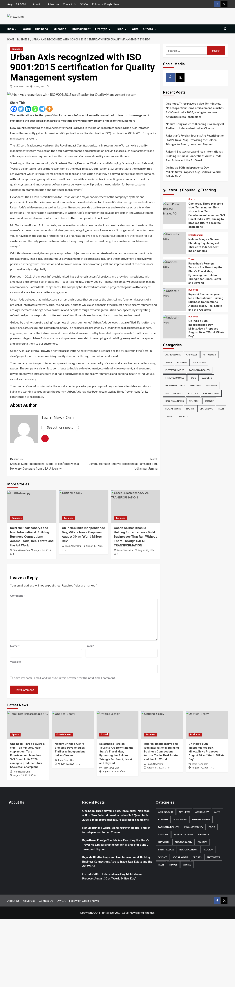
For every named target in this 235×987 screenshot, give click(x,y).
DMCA (84, 4)
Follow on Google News (105, 4)
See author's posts (60, 427)
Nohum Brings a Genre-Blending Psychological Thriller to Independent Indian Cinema (195, 126)
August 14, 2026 (42, 550)
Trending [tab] (208, 190)
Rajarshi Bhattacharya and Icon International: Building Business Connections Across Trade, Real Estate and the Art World (32, 536)
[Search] (225, 29)
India (10, 29)
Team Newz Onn (21, 86)
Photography (174, 393)
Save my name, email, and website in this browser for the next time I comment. (65, 678)
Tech (119, 29)
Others (148, 29)
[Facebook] (13, 109)
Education (59, 29)
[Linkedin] (28, 109)
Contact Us (69, 4)
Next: (123, 463)
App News (191, 354)
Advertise (53, 4)
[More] (49, 109)
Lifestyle (101, 29)
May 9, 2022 (39, 86)
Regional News (174, 401)
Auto (135, 29)
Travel (191, 259)
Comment (17, 595)
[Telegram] (42, 109)
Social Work (173, 408)
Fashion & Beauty (199, 370)
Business (41, 29)
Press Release (211, 393)
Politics (193, 393)
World (27, 29)
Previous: (44, 463)
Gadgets (207, 377)
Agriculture (173, 354)
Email (90, 646)
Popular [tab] (188, 190)
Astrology (209, 354)
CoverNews (129, 912)
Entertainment (81, 29)
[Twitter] (21, 109)
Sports (192, 199)
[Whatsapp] (35, 109)
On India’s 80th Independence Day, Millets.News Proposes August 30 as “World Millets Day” (193, 172)
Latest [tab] (171, 190)
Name (14, 646)
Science (209, 401)
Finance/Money (174, 377)
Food (193, 377)
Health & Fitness (175, 385)
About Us (38, 4)
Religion (194, 401)
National (211, 385)
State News (206, 408)
